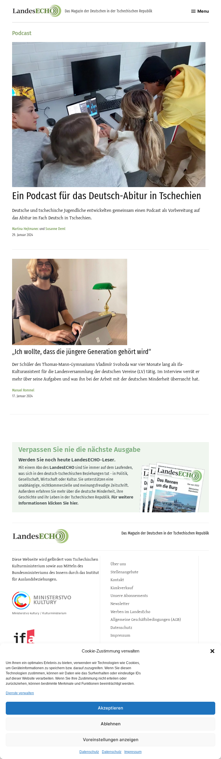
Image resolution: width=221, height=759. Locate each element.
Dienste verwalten (20, 693)
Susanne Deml (55, 229)
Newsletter (119, 603)
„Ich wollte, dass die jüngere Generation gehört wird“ (81, 352)
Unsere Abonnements (129, 595)
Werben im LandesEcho (130, 611)
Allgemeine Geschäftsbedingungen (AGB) (145, 619)
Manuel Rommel (23, 390)
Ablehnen (111, 723)
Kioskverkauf (121, 588)
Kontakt (117, 580)
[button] (212, 651)
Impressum (133, 752)
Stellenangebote (124, 572)
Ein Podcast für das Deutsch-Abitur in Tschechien (106, 195)
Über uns (118, 564)
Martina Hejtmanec (25, 229)
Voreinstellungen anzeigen (110, 739)
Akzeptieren (110, 708)
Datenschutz (89, 752)
